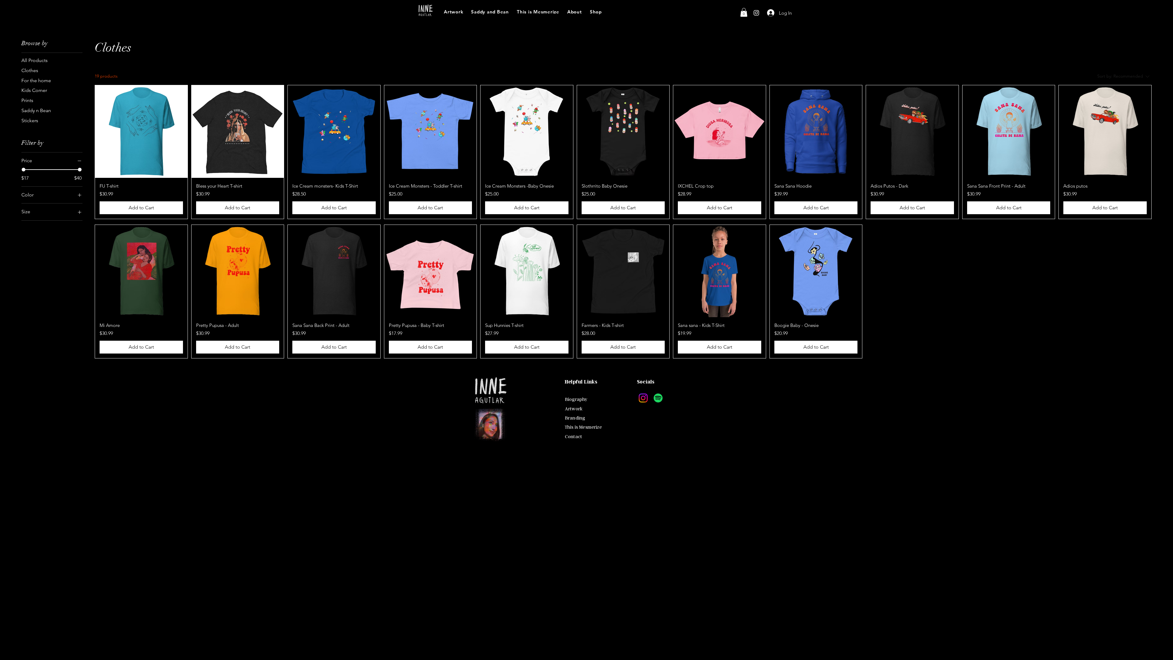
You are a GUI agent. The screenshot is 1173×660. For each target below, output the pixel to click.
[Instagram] (756, 12)
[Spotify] (658, 398)
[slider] (23, 169)
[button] (743, 12)
